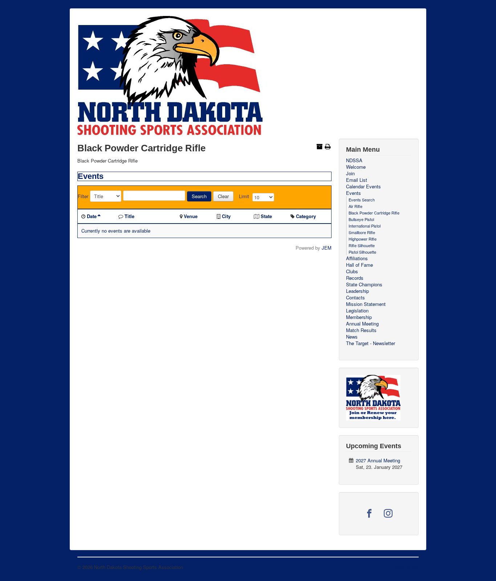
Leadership (357, 291)
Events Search (362, 199)
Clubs (352, 271)
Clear (223, 196)
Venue (191, 216)
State (266, 216)
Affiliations (357, 258)
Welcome (356, 167)
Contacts (355, 297)
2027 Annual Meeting (378, 460)
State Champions (364, 284)
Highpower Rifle (363, 239)
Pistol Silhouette (362, 252)
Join (350, 173)
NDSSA (354, 160)
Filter (83, 196)
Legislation (357, 310)
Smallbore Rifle (362, 232)
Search (199, 196)
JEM (327, 247)
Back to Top (406, 567)
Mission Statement (366, 304)
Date (92, 216)
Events (353, 193)
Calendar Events (363, 186)
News (352, 337)
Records (354, 278)
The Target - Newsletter (370, 343)
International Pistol (365, 226)
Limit (244, 196)
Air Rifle (355, 206)
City (226, 216)
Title (129, 216)
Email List (356, 180)
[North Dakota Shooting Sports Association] (373, 396)
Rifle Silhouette (362, 245)
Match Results (361, 330)
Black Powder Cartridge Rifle (374, 213)
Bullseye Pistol (361, 219)
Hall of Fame (359, 265)
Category (306, 216)
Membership (359, 317)
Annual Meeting (362, 323)
